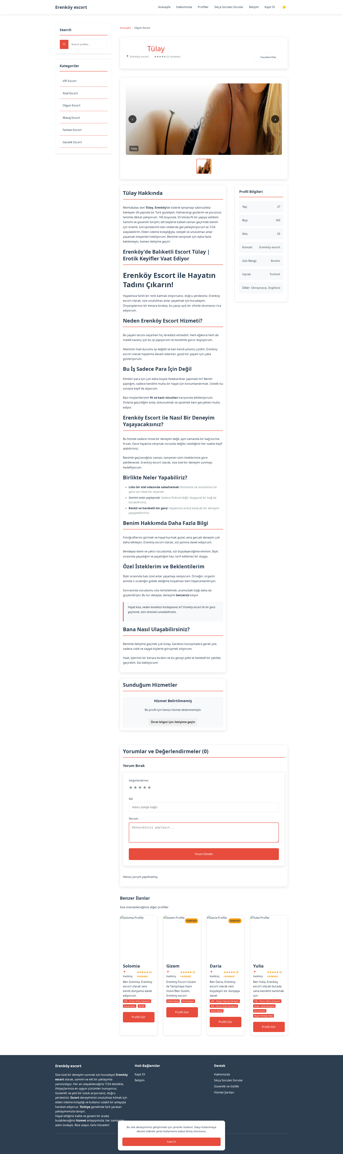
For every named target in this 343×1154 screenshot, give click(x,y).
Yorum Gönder (204, 854)
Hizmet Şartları (224, 1092)
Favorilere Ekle (268, 57)
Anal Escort (70, 93)
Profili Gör (139, 1017)
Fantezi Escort (72, 130)
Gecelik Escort (72, 142)
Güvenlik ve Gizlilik (226, 1086)
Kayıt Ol (270, 7)
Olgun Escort (71, 105)
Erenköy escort (71, 7)
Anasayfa (164, 7)
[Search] (64, 44)
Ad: (131, 799)
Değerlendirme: (139, 780)
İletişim (254, 7)
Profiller (203, 7)
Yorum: (133, 819)
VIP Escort (69, 81)
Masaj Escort (71, 118)
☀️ (284, 7)
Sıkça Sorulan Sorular (228, 7)
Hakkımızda (184, 7)
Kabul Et (171, 1141)
